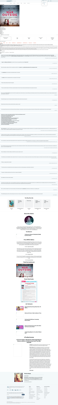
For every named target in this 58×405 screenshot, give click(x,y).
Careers (37, 393)
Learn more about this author (28, 381)
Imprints (25, 3)
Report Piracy (45, 394)
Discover (18, 3)
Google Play (34, 42)
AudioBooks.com (14, 42)
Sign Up (23, 394)
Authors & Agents (39, 387)
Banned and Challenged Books (31, 393)
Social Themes (7, 52)
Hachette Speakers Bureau (40, 392)
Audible (4, 42)
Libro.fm (10, 42)
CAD (44, 4)
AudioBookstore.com (25, 42)
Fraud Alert (45, 395)
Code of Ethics (45, 391)
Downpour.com (30, 42)
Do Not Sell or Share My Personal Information (47, 393)
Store (21, 3)
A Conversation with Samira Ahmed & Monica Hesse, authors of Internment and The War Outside (29, 341)
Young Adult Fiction (2, 52)
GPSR (45, 397)
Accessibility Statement (31, 395)
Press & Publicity (31, 398)
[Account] (48, 1)
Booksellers (38, 399)
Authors (14, 3)
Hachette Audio (2, 32)
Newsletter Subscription (31, 391)
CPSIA (45, 396)
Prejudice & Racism (11, 52)
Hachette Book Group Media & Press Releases (32, 397)
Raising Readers (38, 398)
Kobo (6, 42)
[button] (29, 26)
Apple (1, 42)
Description (1, 43)
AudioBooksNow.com (19, 42)
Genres (11, 3)
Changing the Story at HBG (32, 394)
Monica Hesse (2, 27)
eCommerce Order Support (40, 391)
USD (44, 3)
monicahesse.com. (34, 229)
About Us (28, 3)
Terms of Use (45, 387)
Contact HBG (38, 394)
